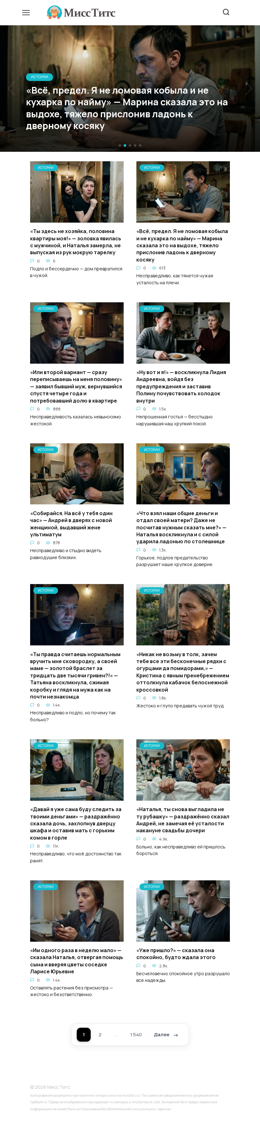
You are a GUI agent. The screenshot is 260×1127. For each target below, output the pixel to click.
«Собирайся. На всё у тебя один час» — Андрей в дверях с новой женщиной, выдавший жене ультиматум (71, 523)
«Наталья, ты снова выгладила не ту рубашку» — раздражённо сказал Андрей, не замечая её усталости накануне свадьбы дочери (182, 820)
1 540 (136, 1034)
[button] (120, 145)
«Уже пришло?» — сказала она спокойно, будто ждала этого (176, 954)
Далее (161, 1034)
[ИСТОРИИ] (77, 218)
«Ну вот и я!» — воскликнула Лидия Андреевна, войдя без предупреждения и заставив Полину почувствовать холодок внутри (181, 386)
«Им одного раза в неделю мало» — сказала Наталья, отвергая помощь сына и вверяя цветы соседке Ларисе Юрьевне (76, 961)
